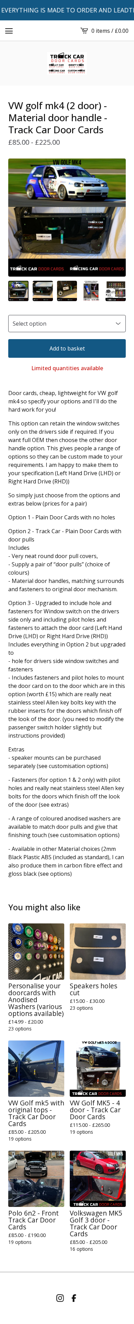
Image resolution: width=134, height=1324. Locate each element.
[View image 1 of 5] (18, 291)
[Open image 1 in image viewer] (67, 218)
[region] (67, 10)
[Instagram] (60, 1298)
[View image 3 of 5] (67, 291)
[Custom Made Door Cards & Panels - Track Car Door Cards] (67, 63)
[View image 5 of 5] (115, 291)
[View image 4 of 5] (91, 291)
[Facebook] (74, 1298)
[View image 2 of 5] (43, 291)
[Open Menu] (9, 31)
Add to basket (67, 348)
